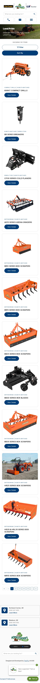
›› (35, 589)
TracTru (26, 661)
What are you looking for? (14, 14)
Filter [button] (21, 47)
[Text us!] (33, 678)
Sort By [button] (20, 53)
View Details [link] (11, 95)
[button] (8, 19)
